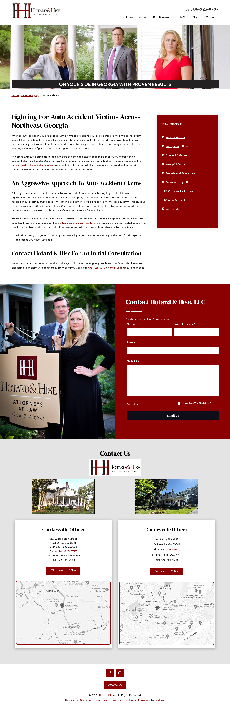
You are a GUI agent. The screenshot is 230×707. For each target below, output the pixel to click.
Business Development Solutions (131, 700)
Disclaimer (133, 404)
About (143, 17)
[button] (226, 684)
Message (133, 361)
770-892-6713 (171, 549)
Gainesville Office (167, 571)
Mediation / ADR (175, 137)
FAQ (182, 17)
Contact (211, 17)
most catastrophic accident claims (32, 165)
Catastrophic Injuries (180, 191)
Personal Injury (175, 182)
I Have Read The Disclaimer (196, 403)
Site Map (85, 700)
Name (131, 324)
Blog (195, 17)
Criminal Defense (176, 155)
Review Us (115, 684)
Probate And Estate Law (180, 173)
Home (129, 17)
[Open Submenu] (186, 146)
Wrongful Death (175, 164)
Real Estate (172, 208)
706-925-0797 (204, 9)
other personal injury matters (77, 222)
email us (114, 267)
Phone (131, 342)
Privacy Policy (101, 700)
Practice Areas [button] (162, 17)
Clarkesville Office (63, 570)
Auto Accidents (177, 200)
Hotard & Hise (107, 695)
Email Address (184, 324)
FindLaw (160, 700)
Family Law (172, 146)
